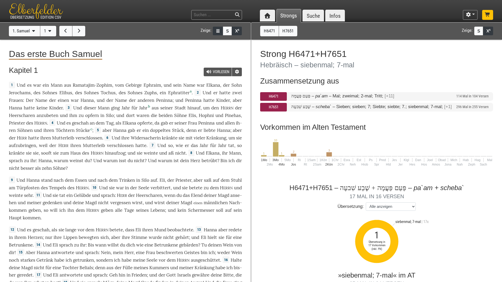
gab (164, 123)
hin (122, 275)
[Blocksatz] (218, 31)
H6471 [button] (269, 30)
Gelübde (82, 195)
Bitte (228, 275)
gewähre (200, 275)
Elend (197, 195)
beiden (166, 115)
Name (189, 85)
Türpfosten (27, 188)
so (170, 145)
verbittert (161, 188)
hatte (208, 100)
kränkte (170, 138)
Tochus (108, 93)
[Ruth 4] (65, 31)
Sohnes (49, 93)
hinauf (194, 108)
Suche (313, 16)
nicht (180, 153)
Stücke (83, 130)
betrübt (209, 160)
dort (130, 115)
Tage (129, 210)
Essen (81, 180)
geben (34, 210)
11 (38, 195)
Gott (171, 275)
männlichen (216, 202)
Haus (75, 153)
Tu (204, 245)
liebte (209, 130)
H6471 (273, 96)
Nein (106, 252)
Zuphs (150, 93)
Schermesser (201, 210)
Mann (56, 85)
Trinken (127, 180)
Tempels (57, 188)
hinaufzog (115, 153)
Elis (192, 115)
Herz (195, 160)
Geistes (191, 252)
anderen (146, 100)
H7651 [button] (288, 30)
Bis (91, 245)
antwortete (62, 252)
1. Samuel (22, 30)
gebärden (188, 245)
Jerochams (20, 93)
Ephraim (152, 85)
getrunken (83, 260)
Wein (228, 245)
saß (208, 180)
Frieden (139, 275)
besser (27, 168)
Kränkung (216, 138)
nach (59, 180)
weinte (151, 153)
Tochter (70, 268)
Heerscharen (22, 115)
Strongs (288, 16)
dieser (90, 108)
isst (122, 160)
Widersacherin (146, 138)
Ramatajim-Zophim (92, 85)
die (239, 275)
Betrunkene (21, 245)
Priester (17, 123)
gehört (182, 237)
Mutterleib (63, 138)
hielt (212, 237)
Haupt (15, 218)
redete (235, 230)
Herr (129, 252)
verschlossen (89, 138)
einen (63, 100)
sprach (16, 160)
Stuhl (236, 180)
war (37, 85)
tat (231, 145)
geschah (80, 123)
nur (48, 237)
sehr (28, 195)
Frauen (16, 100)
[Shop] (487, 15)
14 (38, 245)
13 (199, 229)
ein (46, 85)
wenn (169, 195)
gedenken (52, 202)
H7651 (273, 107)
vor (81, 230)
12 (12, 229)
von (238, 245)
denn (191, 130)
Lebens (157, 210)
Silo (110, 115)
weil (43, 145)
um (232, 138)
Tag (109, 123)
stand (47, 180)
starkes (27, 260)
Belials (86, 268)
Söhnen (25, 130)
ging (115, 108)
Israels (184, 275)
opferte (144, 123)
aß (171, 153)
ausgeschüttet (205, 260)
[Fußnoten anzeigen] (237, 31)
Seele (143, 188)
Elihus (65, 93)
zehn (47, 168)
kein (182, 210)
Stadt (180, 108)
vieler (199, 138)
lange (70, 230)
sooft (46, 153)
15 (20, 252)
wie (140, 245)
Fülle (128, 268)
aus (67, 85)
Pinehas (233, 115)
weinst (76, 160)
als (54, 230)
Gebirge (134, 85)
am (12, 188)
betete (195, 188)
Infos (335, 16)
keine (42, 108)
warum (61, 160)
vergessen (120, 202)
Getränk (44, 260)
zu (206, 188)
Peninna (164, 100)
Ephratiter (179, 93)
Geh (113, 275)
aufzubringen (22, 145)
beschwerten (169, 252)
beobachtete (180, 230)
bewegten (89, 237)
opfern (92, 115)
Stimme (139, 237)
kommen (32, 218)
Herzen (35, 237)
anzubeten (47, 115)
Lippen (70, 237)
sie (112, 188)
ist (176, 160)
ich (232, 160)
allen (230, 123)
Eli (162, 180)
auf (154, 180)
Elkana (213, 85)
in (11, 237)
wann (100, 245)
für (229, 237)
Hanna (87, 100)
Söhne (180, 115)
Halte (236, 260)
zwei (237, 93)
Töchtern (65, 130)
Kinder (223, 100)
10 (94, 187)
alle (118, 210)
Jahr (126, 108)
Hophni (206, 115)
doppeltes (160, 130)
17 (38, 275)
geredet (25, 275)
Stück (178, 130)
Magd (223, 195)
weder (223, 252)
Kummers (159, 268)
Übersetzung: (351, 206)
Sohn (236, 85)
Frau (192, 123)
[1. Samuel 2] (78, 31)
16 (226, 260)
